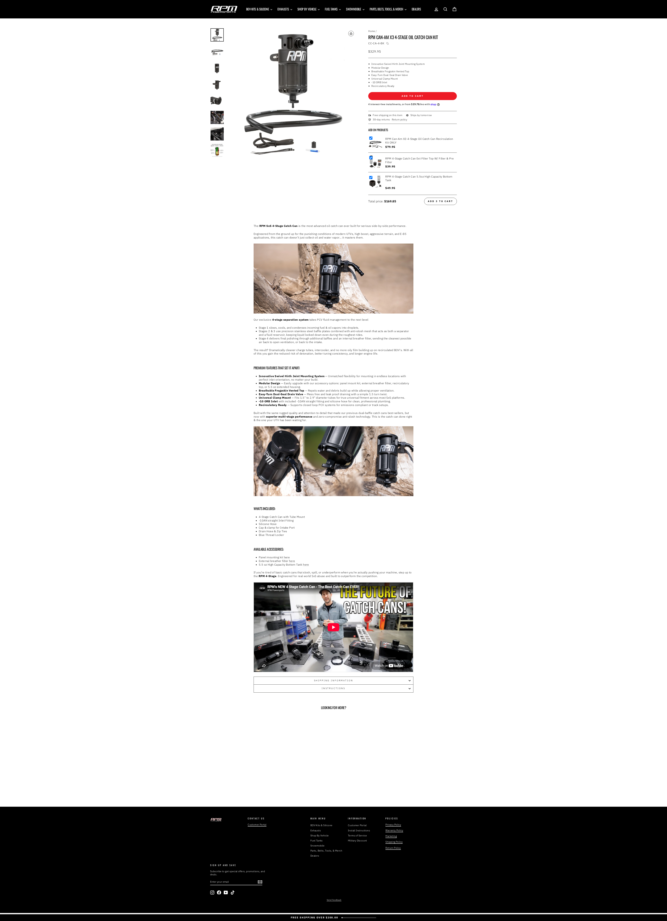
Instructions (333, 688)
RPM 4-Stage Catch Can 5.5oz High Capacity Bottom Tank (418, 178)
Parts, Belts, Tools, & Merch (387, 9)
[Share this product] (351, 33)
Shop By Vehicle (307, 9)
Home (371, 31)
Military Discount (357, 840)
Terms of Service (357, 835)
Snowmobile (354, 9)
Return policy (399, 119)
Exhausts (283, 9)
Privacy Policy (393, 824)
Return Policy (393, 847)
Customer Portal (257, 824)
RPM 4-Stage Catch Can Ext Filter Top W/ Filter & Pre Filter (419, 160)
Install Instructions (359, 830)
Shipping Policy (394, 841)
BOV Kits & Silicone (258, 9)
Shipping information (333, 680)
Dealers (416, 9)
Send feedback (334, 900)
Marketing (391, 836)
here (287, 557)
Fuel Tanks (331, 9)
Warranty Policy (394, 830)
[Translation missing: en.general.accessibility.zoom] (292, 93)
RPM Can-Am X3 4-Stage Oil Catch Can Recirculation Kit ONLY (419, 140)
